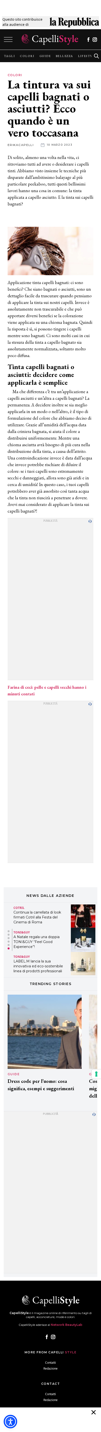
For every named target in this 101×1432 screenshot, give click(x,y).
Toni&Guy (21, 932)
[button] (9, 931)
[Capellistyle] (49, 39)
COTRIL (19, 908)
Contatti (50, 1362)
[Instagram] (94, 39)
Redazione (50, 1368)
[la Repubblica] (74, 22)
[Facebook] (88, 39)
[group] (9, 56)
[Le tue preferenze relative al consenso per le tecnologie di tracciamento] (96, 1074)
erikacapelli (21, 145)
